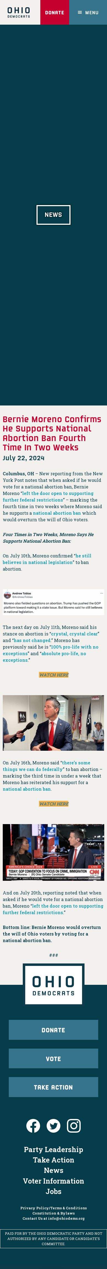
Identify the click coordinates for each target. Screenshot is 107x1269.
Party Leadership (53, 1149)
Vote (53, 1058)
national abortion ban (57, 513)
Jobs (53, 1191)
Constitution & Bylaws (53, 1213)
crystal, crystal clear (74, 634)
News (53, 1170)
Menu (92, 12)
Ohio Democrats (19, 12)
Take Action (53, 1086)
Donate (54, 12)
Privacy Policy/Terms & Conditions (53, 1208)
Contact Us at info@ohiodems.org (53, 1218)
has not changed (32, 640)
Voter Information (53, 1180)
